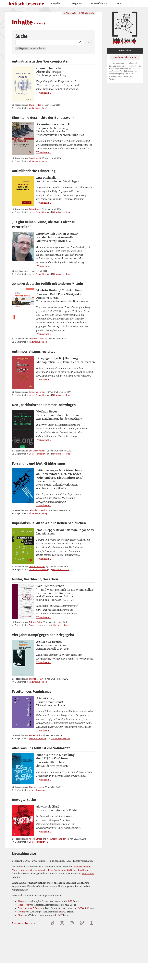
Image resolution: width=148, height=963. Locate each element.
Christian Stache (36, 339)
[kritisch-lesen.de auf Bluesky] (81, 923)
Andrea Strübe (35, 735)
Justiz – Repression (37, 790)
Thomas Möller (35, 679)
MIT (70, 901)
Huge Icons (23, 904)
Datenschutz (31, 923)
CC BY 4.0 (83, 908)
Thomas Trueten (36, 787)
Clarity (21, 915)
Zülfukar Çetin (35, 622)
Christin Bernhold (37, 566)
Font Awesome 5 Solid (29, 908)
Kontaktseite (88, 873)
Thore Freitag (35, 105)
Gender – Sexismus (37, 625)
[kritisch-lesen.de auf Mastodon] (72, 923)
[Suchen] (133, 3)
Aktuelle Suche (87, 13)
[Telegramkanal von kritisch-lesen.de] (52, 923)
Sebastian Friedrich (38, 510)
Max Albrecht (35, 158)
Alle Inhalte (71, 13)
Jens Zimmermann (37, 392)
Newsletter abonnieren (125, 57)
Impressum (17, 923)
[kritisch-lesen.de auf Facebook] (91, 923)
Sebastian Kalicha (37, 451)
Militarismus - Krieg (38, 108)
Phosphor (22, 901)
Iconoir (21, 911)
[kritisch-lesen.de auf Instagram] (62, 923)
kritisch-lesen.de (26, 3)
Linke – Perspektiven (38, 212)
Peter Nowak (35, 209)
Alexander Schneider (56, 839)
